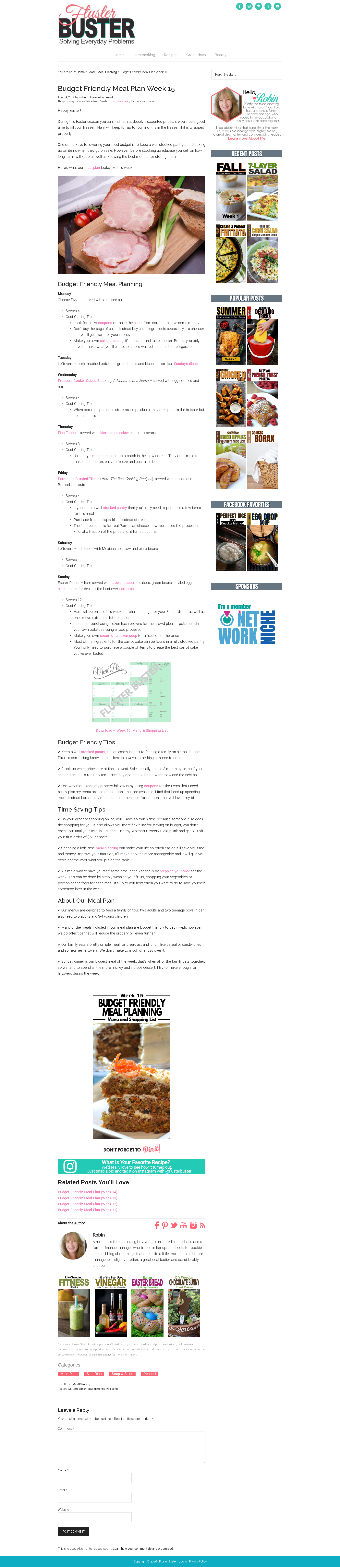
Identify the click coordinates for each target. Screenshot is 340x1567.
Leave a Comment (101, 97)
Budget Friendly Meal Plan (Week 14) (87, 1192)
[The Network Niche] (246, 653)
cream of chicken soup (118, 635)
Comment (66, 1428)
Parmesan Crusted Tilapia (78, 479)
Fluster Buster (97, 24)
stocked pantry (115, 508)
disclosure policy (120, 101)
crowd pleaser (123, 583)
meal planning (107, 848)
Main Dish (68, 1374)
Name (63, 1470)
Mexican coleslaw (114, 433)
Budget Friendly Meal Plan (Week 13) (87, 1198)
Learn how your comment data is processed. (143, 1548)
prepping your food (175, 871)
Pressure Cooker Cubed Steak (82, 381)
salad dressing (111, 341)
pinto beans (99, 456)
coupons (105, 323)
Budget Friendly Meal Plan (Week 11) (87, 1210)
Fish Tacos (67, 433)
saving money (96, 1388)
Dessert (149, 1374)
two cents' (112, 1388)
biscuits (64, 589)
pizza (138, 323)
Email (62, 1490)
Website (63, 1510)
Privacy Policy (198, 1561)
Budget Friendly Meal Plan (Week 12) (87, 1204)
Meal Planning (81, 1384)
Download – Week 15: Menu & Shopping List (132, 730)
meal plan (92, 167)
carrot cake (128, 589)
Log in (183, 1561)
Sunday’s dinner (186, 364)
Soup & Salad (122, 1374)
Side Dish (94, 1374)
